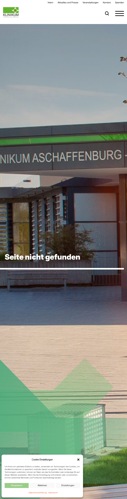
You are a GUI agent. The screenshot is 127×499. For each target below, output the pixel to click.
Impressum (53, 492)
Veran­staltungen (91, 2)
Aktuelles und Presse (68, 2)
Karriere (107, 2)
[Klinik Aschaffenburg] (11, 12)
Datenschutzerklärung (38, 492)
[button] (78, 459)
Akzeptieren (16, 485)
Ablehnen (42, 485)
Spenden (119, 2)
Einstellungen (67, 485)
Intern (50, 2)
